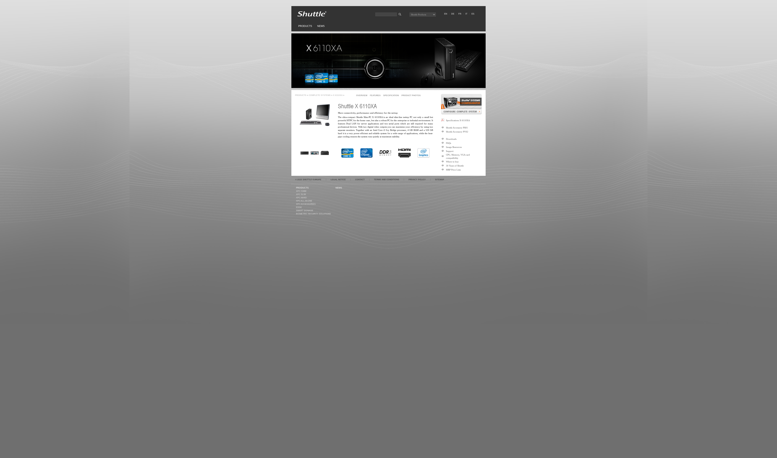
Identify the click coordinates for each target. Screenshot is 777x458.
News (321, 26)
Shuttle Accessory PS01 (457, 127)
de (452, 14)
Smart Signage (304, 210)
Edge (299, 207)
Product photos (411, 95)
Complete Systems (320, 95)
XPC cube (301, 191)
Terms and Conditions (386, 179)
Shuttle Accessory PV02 (457, 131)
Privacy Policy (417, 179)
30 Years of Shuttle (455, 165)
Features (375, 95)
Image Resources (454, 147)
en (445, 14)
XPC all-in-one (304, 201)
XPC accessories (306, 204)
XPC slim (301, 194)
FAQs (448, 143)
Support (449, 151)
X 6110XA (338, 95)
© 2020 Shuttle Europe (308, 179)
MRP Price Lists (453, 170)
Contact (360, 179)
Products (305, 26)
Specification (391, 95)
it (466, 14)
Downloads (451, 139)
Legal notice (338, 179)
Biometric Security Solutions (313, 214)
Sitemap (439, 179)
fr (459, 14)
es (472, 14)
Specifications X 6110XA (458, 120)
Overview (361, 95)
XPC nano (301, 197)
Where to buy (452, 161)
